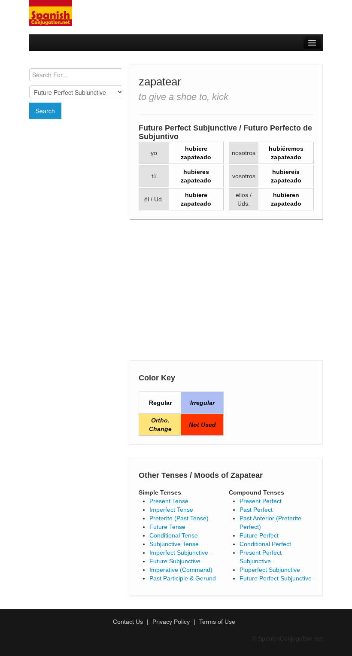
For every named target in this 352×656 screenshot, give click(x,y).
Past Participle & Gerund (182, 578)
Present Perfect (261, 501)
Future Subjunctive (174, 561)
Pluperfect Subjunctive (270, 569)
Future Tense (167, 526)
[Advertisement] (75, 170)
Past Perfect (256, 509)
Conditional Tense (173, 535)
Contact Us (128, 621)
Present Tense (168, 501)
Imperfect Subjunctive (178, 552)
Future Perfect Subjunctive (276, 578)
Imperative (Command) (180, 569)
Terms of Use (217, 621)
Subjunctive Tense (174, 544)
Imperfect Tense (171, 509)
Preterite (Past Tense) (179, 518)
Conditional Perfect (265, 544)
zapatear (160, 81)
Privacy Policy (171, 621)
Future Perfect (259, 535)
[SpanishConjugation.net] (50, 12)
